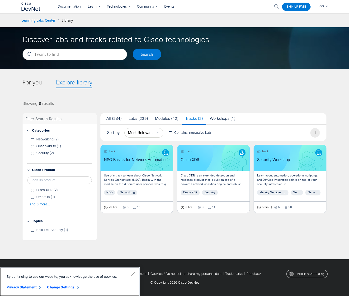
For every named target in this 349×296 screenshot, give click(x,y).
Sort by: (114, 133)
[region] (70, 281)
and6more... (40, 204)
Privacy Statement (22, 287)
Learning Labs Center (38, 20)
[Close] (133, 273)
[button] (28, 131)
